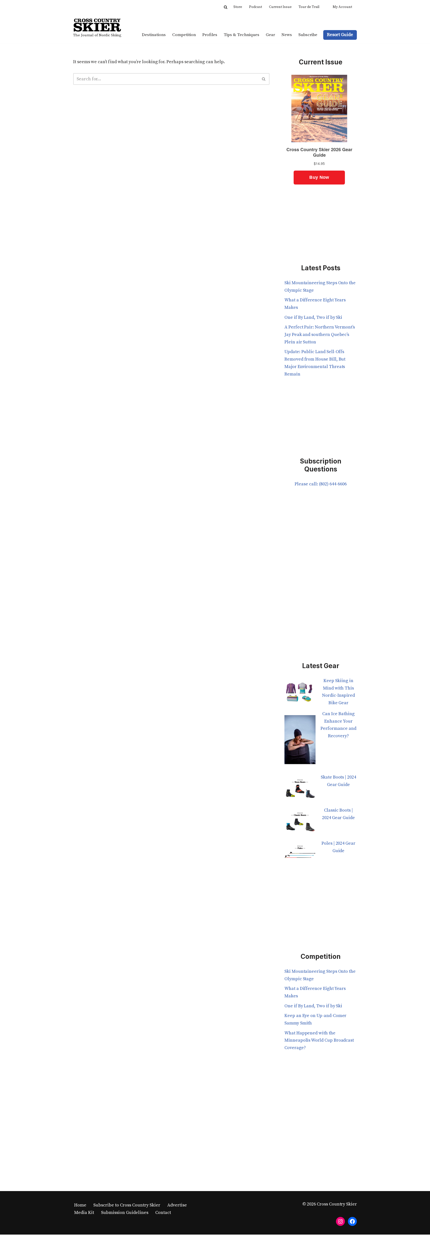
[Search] (225, 7)
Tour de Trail (309, 7)
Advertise (177, 1205)
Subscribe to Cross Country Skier (126, 1205)
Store (237, 7)
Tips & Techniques (241, 35)
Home (80, 1205)
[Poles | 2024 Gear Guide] (300, 856)
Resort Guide (340, 35)
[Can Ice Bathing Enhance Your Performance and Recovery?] (300, 742)
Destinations (154, 35)
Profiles (209, 35)
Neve (78, 1241)
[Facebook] (352, 1221)
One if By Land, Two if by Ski (313, 317)
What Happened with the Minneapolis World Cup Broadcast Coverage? (319, 1040)
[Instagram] (340, 1221)
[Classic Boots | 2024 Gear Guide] (300, 823)
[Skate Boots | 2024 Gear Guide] (300, 790)
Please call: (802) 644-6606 (320, 484)
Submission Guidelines (124, 1212)
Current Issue (280, 7)
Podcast (255, 7)
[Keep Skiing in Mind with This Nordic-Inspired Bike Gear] (300, 693)
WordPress (122, 1241)
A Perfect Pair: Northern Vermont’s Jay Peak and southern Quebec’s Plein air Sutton (319, 334)
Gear (270, 35)
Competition (184, 35)
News (286, 35)
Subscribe (307, 35)
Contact (163, 1212)
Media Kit (84, 1212)
